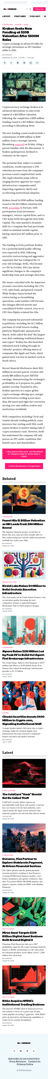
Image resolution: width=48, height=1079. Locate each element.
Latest (6, 16)
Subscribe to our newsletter (24, 1058)
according (14, 207)
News (26, 24)
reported (19, 144)
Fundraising (7, 24)
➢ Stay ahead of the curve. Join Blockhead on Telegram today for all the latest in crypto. (24, 453)
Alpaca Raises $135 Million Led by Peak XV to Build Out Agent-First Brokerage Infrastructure (23, 654)
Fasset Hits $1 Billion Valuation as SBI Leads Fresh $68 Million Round (23, 523)
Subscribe (39, 9)
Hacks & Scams (8, 790)
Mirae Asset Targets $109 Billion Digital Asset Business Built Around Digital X (22, 936)
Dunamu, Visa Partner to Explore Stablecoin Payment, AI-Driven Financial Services (22, 862)
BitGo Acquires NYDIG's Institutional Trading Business (23, 1002)
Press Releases (17, 1061)
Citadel (5, 713)
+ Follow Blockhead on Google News (24, 466)
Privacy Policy (25, 1064)
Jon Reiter (6, 816)
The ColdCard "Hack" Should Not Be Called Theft (22, 796)
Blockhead (7, 55)
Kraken (18, 24)
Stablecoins (7, 855)
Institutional (8, 929)
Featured (20, 16)
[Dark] (27, 9)
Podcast (35, 16)
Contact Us (34, 1061)
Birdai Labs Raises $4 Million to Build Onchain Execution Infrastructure (24, 589)
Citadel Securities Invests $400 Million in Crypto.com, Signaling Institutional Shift (23, 720)
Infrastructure (9, 582)
